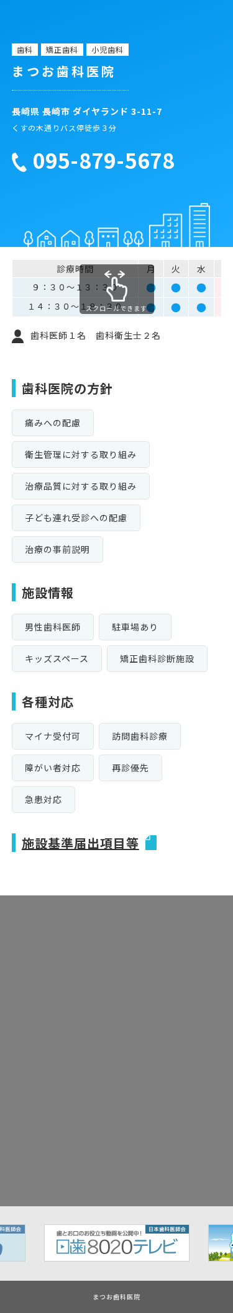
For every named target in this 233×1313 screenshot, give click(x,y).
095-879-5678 (104, 161)
